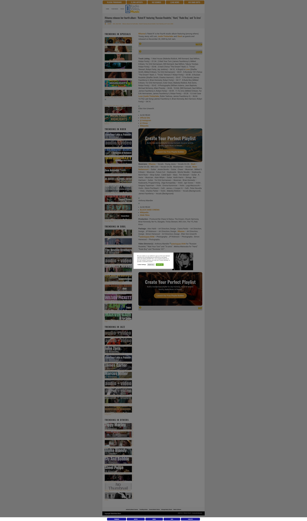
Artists (136, 519)
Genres (154, 519)
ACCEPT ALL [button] (160, 264)
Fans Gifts (190, 519)
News (172, 519)
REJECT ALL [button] (151, 264)
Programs (116, 519)
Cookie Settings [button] (142, 264)
